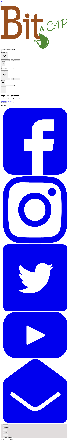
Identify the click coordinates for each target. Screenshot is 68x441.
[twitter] (35, 311)
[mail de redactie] (35, 422)
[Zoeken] (13, 68)
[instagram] (35, 243)
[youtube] (35, 358)
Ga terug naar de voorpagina (6, 101)
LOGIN (2, 1)
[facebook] (35, 174)
